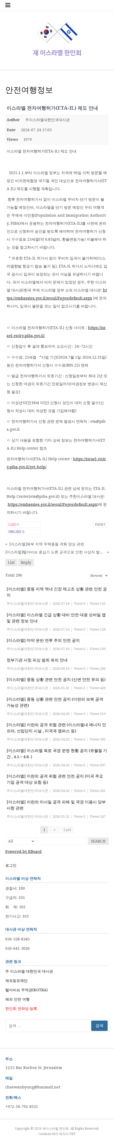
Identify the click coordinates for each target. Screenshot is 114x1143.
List (11, 562)
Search (98, 841)
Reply (26, 562)
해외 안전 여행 (17, 999)
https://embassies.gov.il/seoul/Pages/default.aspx (52, 504)
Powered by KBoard (23, 851)
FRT (72, 1134)
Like (13, 525)
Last (67, 830)
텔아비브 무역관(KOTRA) (26, 990)
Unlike (16, 532)
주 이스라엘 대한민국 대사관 (29, 971)
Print (100, 525)
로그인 (10, 865)
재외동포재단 (16, 980)
